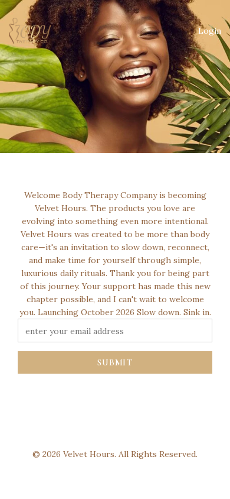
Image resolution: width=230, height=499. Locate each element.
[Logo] (30, 31)
